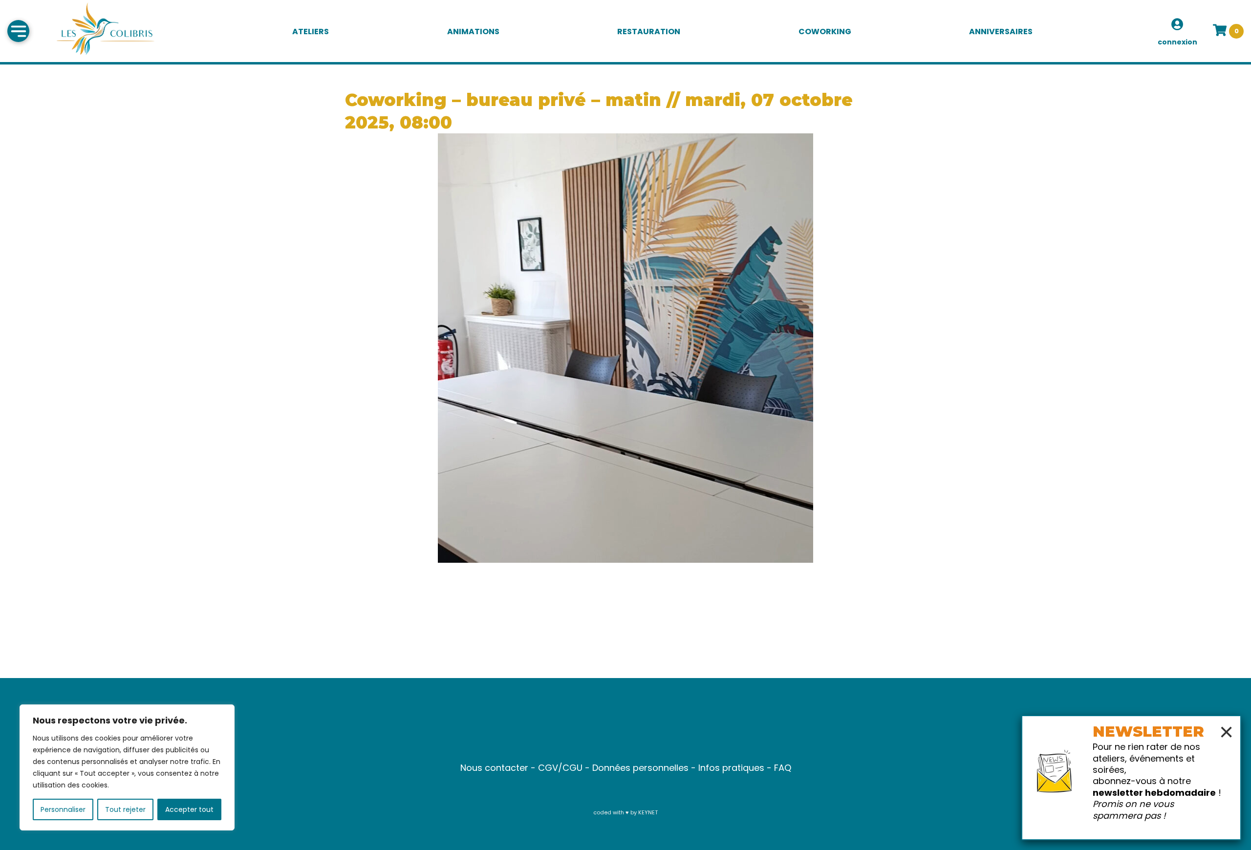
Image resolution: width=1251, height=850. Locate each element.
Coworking (824, 31)
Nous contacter (494, 768)
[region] (127, 767)
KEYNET (648, 812)
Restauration (648, 31)
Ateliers (310, 31)
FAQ (782, 768)
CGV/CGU (560, 768)
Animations (473, 31)
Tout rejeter (125, 809)
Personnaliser (63, 809)
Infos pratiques (731, 768)
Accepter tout (189, 809)
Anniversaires (1001, 31)
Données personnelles (640, 768)
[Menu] (18, 31)
